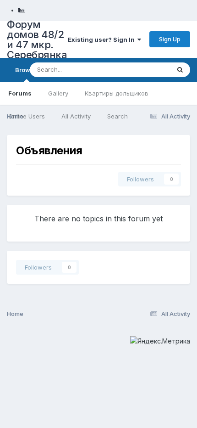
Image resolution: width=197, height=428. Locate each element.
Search (117, 116)
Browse (26, 69)
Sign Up (170, 39)
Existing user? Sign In (102, 39)
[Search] (180, 69)
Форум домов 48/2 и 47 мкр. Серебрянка (37, 39)
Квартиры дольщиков (116, 93)
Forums (20, 93)
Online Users (26, 116)
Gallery (58, 93)
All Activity (76, 116)
